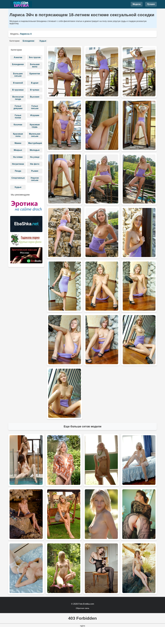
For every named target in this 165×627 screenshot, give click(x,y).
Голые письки (34, 107)
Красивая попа (18, 135)
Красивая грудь (35, 125)
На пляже (18, 157)
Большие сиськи (18, 74)
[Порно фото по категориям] (26, 240)
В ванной (18, 83)
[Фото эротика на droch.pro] (26, 207)
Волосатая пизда (17, 98)
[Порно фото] (26, 225)
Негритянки (18, 164)
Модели (137, 4)
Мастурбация (35, 143)
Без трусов (34, 57)
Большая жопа (34, 65)
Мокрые (18, 150)
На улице (34, 157)
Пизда (18, 171)
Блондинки (28, 41)
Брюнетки (35, 73)
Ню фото (34, 164)
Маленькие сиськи (34, 135)
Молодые (35, 150)
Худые (42, 41)
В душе (34, 83)
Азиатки (18, 57)
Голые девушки (18, 107)
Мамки (18, 143)
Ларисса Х (26, 34)
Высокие (34, 97)
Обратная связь (82, 608)
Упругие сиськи (35, 179)
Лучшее (151, 4)
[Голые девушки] (21, 4)
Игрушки (34, 115)
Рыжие (34, 171)
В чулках (34, 90)
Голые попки (18, 116)
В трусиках (18, 90)
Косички (18, 124)
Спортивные (18, 178)
